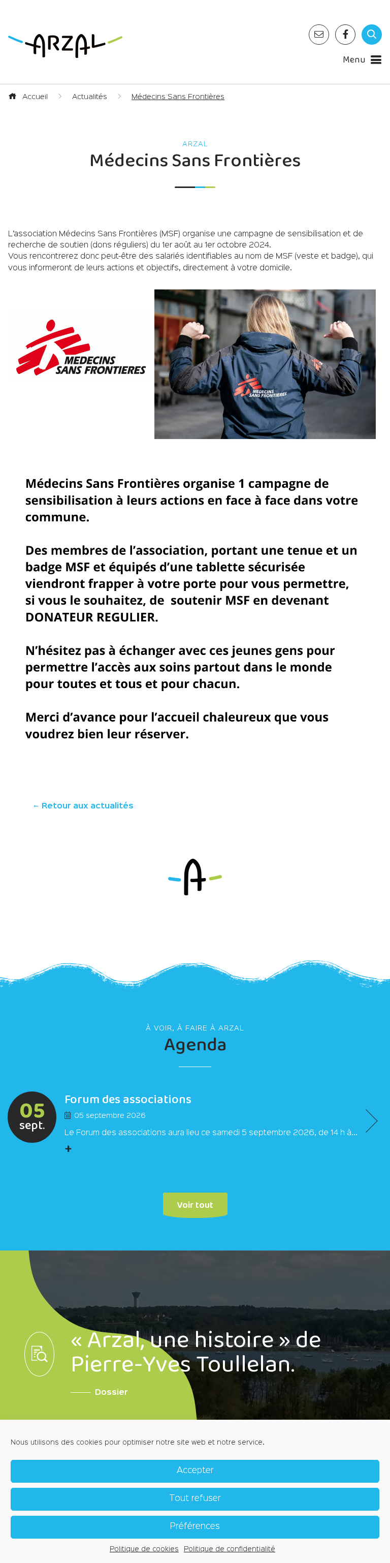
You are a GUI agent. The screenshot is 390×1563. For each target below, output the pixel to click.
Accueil (34, 96)
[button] (365, 1120)
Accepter (195, 1471)
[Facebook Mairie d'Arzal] (345, 34)
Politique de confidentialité (229, 1549)
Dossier (111, 1392)
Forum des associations (127, 1100)
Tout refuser (195, 1499)
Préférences (195, 1526)
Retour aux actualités (87, 806)
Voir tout (195, 1204)
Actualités (89, 96)
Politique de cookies (144, 1549)
